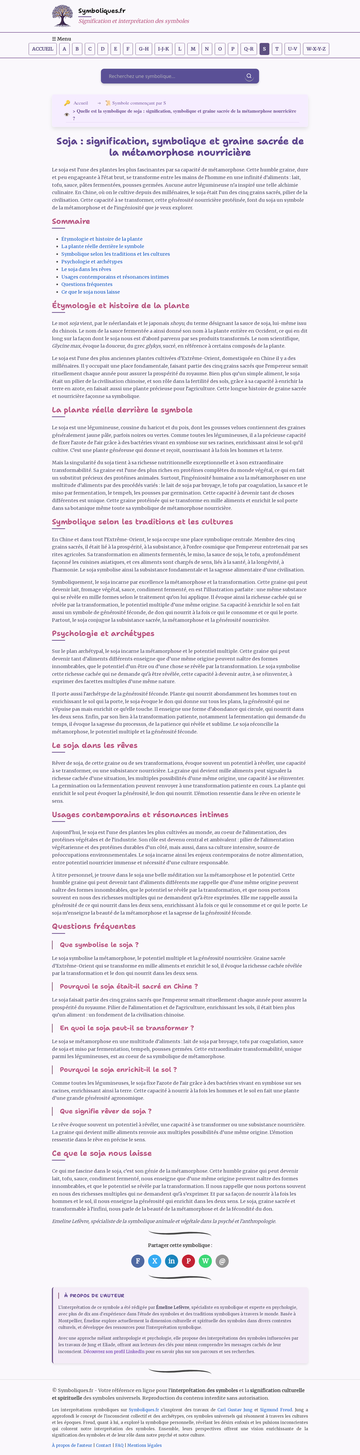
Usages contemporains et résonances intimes (115, 277)
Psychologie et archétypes (92, 262)
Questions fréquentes (87, 284)
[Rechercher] (249, 76)
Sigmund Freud (276, 1409)
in (171, 1261)
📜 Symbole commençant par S (135, 103)
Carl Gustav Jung (234, 1409)
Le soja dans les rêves (86, 269)
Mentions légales (144, 1445)
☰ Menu (61, 39)
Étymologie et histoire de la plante (102, 239)
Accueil (42, 49)
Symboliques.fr (102, 11)
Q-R (249, 49)
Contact (103, 1445)
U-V (292, 49)
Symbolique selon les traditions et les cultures (115, 254)
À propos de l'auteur (72, 1445)
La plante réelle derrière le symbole (102, 246)
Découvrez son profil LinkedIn (114, 1351)
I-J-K (163, 49)
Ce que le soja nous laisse (90, 292)
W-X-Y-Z (316, 49)
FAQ (119, 1445)
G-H (144, 49)
